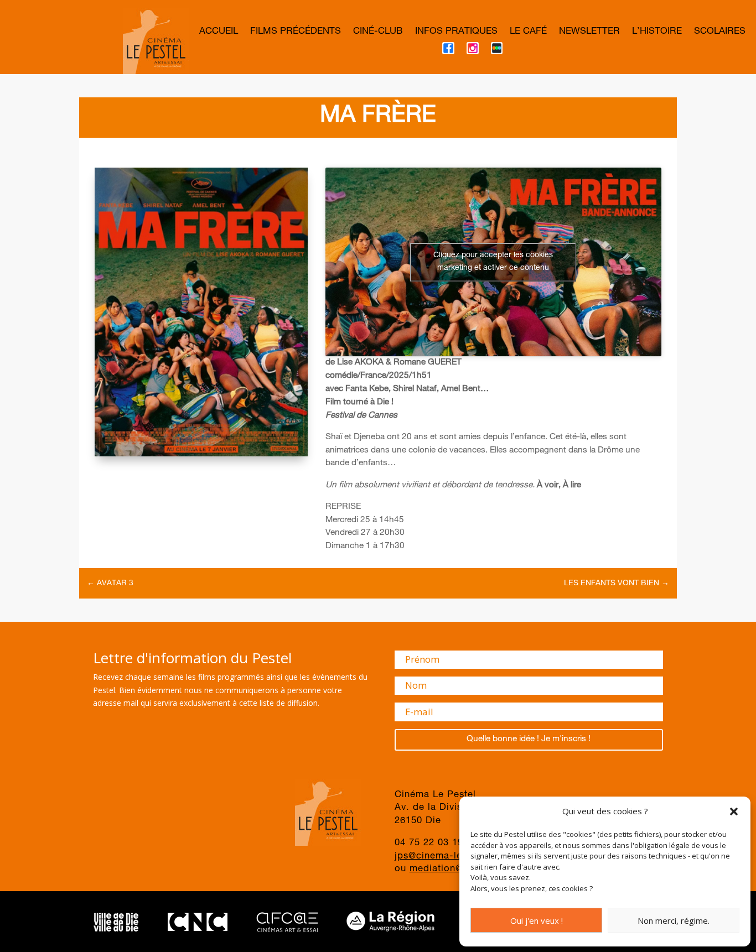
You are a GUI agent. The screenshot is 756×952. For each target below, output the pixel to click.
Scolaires (719, 32)
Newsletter (589, 32)
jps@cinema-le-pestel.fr (450, 856)
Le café (528, 32)
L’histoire (657, 32)
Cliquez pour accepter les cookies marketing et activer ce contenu (493, 262)
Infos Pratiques (456, 32)
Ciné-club (378, 32)
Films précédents (295, 32)
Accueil (218, 32)
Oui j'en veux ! (536, 920)
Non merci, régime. (674, 920)
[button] (733, 811)
